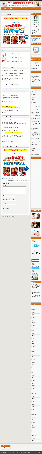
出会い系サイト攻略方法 (36, 140)
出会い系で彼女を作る (35, 68)
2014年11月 (34, 414)
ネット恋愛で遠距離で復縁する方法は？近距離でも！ (36, 296)
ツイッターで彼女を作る (31, 7)
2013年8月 (33, 438)
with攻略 (33, 99)
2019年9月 (33, 320)
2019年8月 (33, 322)
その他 (5, 8)
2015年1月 (33, 411)
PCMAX (33, 97)
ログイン (4, 447)
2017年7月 (33, 362)
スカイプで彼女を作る (21, 7)
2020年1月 (33, 314)
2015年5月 (33, 404)
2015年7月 (33, 401)
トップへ (5, 7)
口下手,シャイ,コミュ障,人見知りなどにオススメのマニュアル (36, 83)
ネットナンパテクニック (36, 118)
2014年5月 (33, 424)
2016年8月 (33, 380)
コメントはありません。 (17, 180)
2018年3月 (33, 349)
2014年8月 (33, 419)
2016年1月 (33, 391)
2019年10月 (34, 319)
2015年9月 (33, 398)
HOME (2, 11)
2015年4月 (33, 406)
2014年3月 (33, 427)
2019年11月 (34, 317)
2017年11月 (34, 356)
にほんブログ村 (33, 40)
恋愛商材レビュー (35, 148)
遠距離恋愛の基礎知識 (35, 154)
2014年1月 (33, 430)
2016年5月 (33, 385)
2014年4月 (33, 425)
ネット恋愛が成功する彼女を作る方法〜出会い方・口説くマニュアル (15, 452)
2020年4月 (33, 309)
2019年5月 (33, 327)
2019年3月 (33, 330)
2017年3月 (33, 369)
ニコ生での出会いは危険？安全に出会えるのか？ (8, 216)
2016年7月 (33, 382)
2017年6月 (33, 364)
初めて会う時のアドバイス (35, 221)
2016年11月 (34, 375)
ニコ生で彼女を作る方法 (9, 141)
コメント (4, 185)
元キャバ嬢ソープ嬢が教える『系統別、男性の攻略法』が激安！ (36, 290)
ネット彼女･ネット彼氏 (35, 121)
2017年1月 (33, 372)
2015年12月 (34, 393)
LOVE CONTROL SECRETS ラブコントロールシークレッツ (35, 201)
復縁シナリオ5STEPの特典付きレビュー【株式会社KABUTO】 (36, 300)
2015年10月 (34, 396)
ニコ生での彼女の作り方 (7, 11)
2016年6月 (33, 383)
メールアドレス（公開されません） (9, 199)
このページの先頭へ (38, 452)
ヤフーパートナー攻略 (35, 138)
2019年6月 (33, 325)
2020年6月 (33, 307)
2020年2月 (33, 312)
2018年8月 (33, 341)
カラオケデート (34, 102)
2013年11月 (34, 433)
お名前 (4, 195)
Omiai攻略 (33, 94)
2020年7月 (33, 306)
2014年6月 (33, 422)
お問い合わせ (10, 8)
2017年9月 (33, 359)
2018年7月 (33, 343)
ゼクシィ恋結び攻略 (35, 109)
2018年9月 (33, 340)
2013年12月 (34, 432)
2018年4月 (33, 348)
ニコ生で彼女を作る (12, 7)
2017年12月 (34, 354)
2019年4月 (33, 328)
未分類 (33, 150)
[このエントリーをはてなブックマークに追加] (2, 178)
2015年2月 (33, 409)
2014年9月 (33, 417)
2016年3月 (33, 388)
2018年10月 (34, 338)
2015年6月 (33, 403)
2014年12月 (34, 412)
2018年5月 (33, 346)
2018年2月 (33, 351)
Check (4, 178)
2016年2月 (33, 390)
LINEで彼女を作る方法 (35, 92)
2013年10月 (34, 435)
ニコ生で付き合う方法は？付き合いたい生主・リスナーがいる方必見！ (19, 217)
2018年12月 (34, 335)
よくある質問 (33, 230)
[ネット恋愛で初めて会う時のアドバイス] (35, 227)
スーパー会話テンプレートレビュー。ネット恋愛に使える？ (36, 80)
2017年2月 (33, 370)
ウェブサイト (5, 203)
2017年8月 (33, 361)
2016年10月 (34, 377)
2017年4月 (33, 367)
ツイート (7, 178)
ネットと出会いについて (36, 116)
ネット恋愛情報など (35, 132)
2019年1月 (33, 333)
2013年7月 (33, 440)
